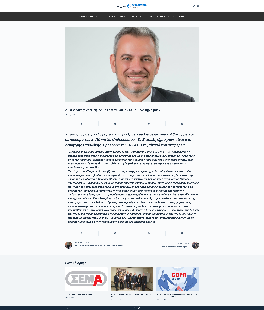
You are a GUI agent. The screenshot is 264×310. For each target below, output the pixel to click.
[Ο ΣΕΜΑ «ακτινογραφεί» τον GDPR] (86, 279)
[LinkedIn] (182, 123)
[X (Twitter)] (198, 6)
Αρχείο (121, 6)
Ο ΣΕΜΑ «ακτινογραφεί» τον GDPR (78, 294)
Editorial (99, 16)
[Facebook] (194, 6)
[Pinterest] (149, 123)
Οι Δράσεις (148, 16)
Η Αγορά (160, 16)
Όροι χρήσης (138, 308)
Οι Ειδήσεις (122, 16)
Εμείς (170, 16)
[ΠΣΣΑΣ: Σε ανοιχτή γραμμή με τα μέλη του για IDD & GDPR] (132, 279)
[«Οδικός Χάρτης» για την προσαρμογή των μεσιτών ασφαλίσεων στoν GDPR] (177, 279)
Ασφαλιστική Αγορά (85, 16)
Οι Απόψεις (108, 16)
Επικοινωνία (181, 16)
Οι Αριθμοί (135, 16)
